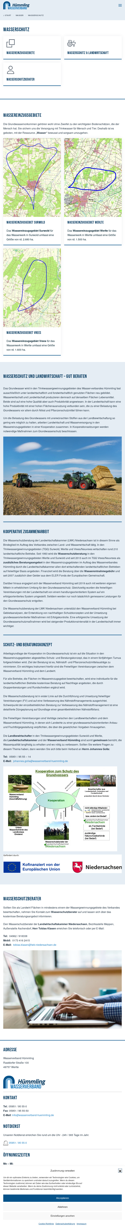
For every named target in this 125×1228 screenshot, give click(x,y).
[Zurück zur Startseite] (16, 5)
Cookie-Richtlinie (46, 1223)
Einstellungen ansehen (63, 1215)
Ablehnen (63, 1207)
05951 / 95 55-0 (18, 1143)
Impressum (81, 1223)
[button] (120, 1170)
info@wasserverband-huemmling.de (33, 1115)
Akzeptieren (62, 1198)
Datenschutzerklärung (65, 1223)
